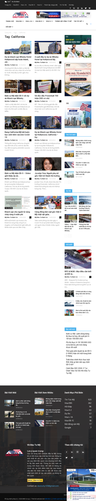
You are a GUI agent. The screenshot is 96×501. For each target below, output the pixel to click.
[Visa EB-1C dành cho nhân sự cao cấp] (69, 165)
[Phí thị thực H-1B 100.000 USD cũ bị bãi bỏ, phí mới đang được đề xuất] (9, 414)
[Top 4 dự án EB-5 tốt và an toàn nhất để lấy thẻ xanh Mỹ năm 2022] (71, 200)
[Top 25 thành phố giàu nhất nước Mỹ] (69, 174)
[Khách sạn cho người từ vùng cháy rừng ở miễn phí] (18, 202)
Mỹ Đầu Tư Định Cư (11, 65)
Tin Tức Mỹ (63, 5)
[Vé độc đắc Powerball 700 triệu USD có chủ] (48, 86)
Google (68, 427)
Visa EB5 (68, 403)
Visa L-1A (23, 5)
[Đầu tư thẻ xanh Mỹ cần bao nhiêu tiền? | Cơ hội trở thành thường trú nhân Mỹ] (69, 312)
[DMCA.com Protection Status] (35, 480)
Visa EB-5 (16, 5)
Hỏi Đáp (71, 5)
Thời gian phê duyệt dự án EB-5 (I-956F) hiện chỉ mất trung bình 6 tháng (78, 353)
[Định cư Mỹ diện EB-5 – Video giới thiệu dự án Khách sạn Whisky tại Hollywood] (18, 163)
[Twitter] (85, 8)
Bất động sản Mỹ (72, 424)
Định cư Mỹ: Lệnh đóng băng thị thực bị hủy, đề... (23, 403)
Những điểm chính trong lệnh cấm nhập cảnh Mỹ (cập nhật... (83, 143)
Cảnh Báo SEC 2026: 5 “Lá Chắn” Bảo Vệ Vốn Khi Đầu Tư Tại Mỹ (78, 370)
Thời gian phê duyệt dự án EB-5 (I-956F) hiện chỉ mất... (23, 425)
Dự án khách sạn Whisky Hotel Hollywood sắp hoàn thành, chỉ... (18, 59)
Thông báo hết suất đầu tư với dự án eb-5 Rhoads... (85, 226)
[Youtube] (89, 8)
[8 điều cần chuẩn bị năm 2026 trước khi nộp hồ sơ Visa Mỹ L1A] (69, 303)
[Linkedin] (82, 8)
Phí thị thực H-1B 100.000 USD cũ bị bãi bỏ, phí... (23, 414)
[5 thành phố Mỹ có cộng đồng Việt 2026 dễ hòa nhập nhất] (69, 294)
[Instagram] (78, 8)
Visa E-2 (39, 5)
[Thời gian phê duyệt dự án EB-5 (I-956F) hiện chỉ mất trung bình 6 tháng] (9, 425)
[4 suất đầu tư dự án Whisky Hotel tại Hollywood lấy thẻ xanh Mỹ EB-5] (48, 47)
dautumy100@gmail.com (48, 486)
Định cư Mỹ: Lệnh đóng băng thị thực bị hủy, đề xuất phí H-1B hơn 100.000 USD (78, 336)
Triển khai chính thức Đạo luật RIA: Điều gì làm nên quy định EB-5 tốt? (78, 362)
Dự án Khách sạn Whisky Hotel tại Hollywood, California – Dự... (48, 134)
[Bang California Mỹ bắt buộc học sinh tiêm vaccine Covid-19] (18, 122)
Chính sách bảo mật (59, 499)
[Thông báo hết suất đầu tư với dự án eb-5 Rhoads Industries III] (85, 218)
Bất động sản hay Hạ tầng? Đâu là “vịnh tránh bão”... (85, 208)
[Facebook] (70, 8)
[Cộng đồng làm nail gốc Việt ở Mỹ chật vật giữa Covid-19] (48, 202)
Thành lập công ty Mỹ (50, 5)
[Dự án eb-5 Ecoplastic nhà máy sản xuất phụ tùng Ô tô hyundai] (81, 485)
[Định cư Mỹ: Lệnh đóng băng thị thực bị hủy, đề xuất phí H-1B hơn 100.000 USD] (9, 403)
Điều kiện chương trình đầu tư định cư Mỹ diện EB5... (83, 154)
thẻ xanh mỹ (37, 463)
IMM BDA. (48, 499)
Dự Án (7, 53)
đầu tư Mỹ (52, 453)
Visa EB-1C (32, 5)
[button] (87, 24)
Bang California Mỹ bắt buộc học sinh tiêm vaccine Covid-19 (17, 134)
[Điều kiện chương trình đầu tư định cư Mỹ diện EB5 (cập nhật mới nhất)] (69, 154)
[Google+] (74, 8)
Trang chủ (8, 5)
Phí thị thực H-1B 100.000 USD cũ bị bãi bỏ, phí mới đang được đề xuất (78, 344)
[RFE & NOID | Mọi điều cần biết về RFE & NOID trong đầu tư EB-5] (78, 259)
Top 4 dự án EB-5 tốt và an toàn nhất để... (71, 208)
